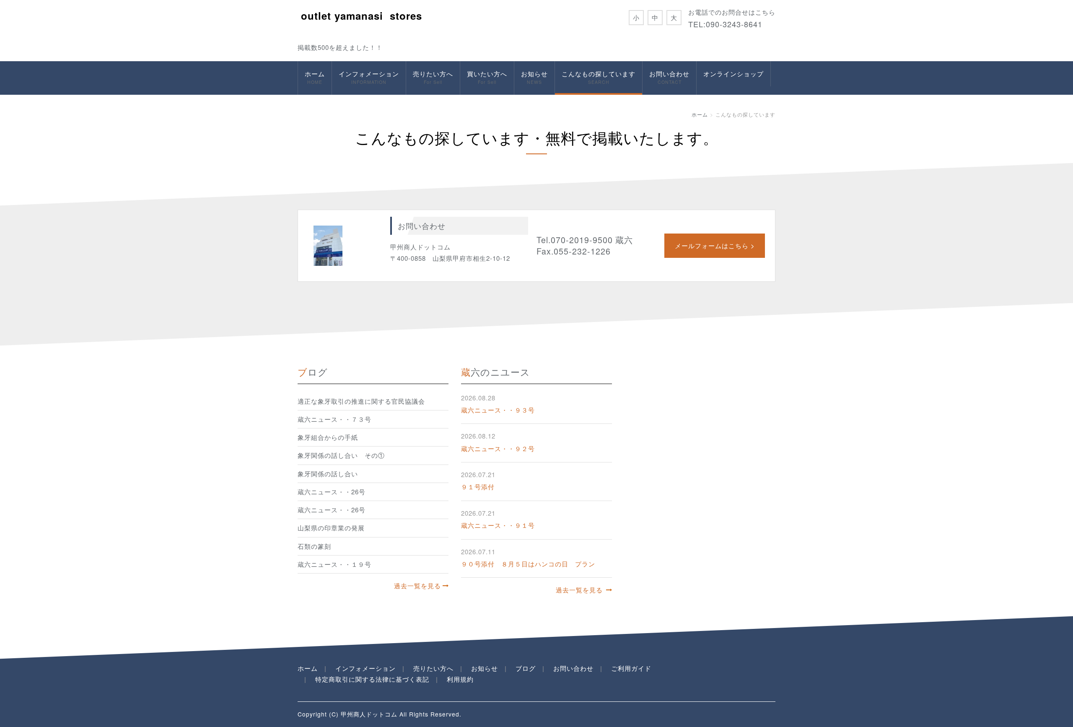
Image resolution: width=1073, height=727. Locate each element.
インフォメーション (369, 77)
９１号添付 (478, 486)
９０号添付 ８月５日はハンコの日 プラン (528, 563)
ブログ (526, 668)
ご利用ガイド (631, 668)
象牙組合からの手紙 (328, 437)
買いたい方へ (487, 77)
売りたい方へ (433, 77)
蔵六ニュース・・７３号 (334, 419)
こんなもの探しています (598, 77)
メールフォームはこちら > (715, 245)
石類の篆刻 (314, 546)
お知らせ (534, 77)
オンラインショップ (733, 73)
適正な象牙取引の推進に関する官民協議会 (361, 401)
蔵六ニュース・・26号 (331, 491)
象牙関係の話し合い (328, 473)
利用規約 (460, 679)
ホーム (315, 77)
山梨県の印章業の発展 (331, 527)
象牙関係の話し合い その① (341, 455)
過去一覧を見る (417, 585)
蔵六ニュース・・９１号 (498, 525)
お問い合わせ (669, 77)
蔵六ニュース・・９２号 (498, 448)
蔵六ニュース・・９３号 (498, 409)
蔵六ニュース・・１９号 (334, 564)
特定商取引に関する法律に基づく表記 (372, 679)
